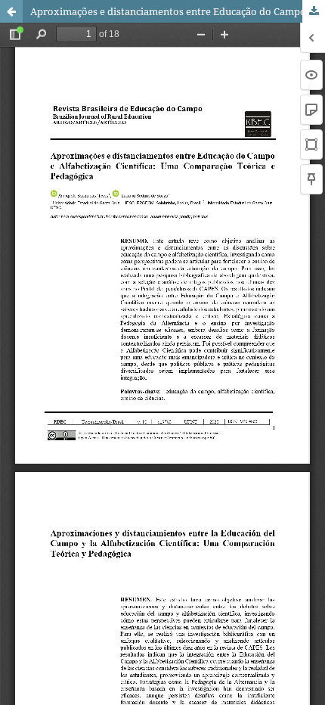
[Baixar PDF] (313, 11)
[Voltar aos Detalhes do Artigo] (11, 11)
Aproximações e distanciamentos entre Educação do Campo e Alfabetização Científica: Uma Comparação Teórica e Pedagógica (177, 11)
